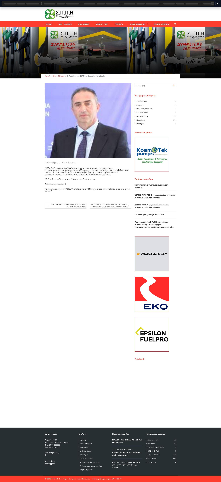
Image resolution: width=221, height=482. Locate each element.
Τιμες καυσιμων (137, 24)
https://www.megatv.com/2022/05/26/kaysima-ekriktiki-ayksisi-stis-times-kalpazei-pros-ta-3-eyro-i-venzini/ (88, 190)
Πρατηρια (119, 24)
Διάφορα (140, 105)
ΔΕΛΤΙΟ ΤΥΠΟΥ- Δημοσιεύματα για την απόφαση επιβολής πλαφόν (126, 464)
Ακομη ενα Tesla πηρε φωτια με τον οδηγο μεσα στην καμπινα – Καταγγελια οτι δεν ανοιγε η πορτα (109, 206)
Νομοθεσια (83, 24)
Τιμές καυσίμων (86, 458)
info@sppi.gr (50, 463)
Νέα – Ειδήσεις (142, 116)
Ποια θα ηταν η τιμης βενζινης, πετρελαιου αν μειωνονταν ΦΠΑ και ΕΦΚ (68, 206)
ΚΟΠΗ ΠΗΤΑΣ (142, 112)
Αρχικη (49, 24)
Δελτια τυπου (102, 24)
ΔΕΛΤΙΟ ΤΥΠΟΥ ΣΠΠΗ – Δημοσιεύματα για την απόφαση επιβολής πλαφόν (126, 452)
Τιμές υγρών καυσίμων (91, 462)
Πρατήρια (140, 124)
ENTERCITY (116, 479)
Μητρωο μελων (161, 24)
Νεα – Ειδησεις (65, 24)
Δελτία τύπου (141, 101)
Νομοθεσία (140, 120)
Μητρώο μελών (86, 470)
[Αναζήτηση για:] (155, 85)
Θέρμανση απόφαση (144, 109)
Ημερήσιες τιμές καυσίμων (92, 466)
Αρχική (83, 440)
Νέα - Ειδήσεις (52, 162)
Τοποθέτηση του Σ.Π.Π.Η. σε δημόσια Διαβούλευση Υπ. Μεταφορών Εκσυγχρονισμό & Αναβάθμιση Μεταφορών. (154, 224)
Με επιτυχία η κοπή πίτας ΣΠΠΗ (149, 215)
